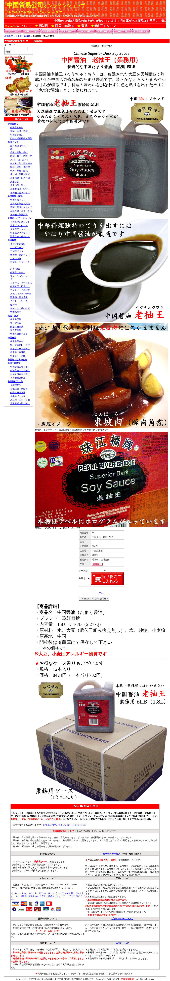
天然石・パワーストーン (19, 218)
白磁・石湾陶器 (17, 392)
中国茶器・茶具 (15, 196)
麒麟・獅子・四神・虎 (21, 156)
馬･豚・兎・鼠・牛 (19, 159)
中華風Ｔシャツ (17, 272)
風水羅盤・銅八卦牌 (20, 178)
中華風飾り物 (16, 127)
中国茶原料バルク (19, 334)
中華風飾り (13, 124)
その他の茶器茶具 (19, 214)
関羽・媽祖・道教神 (20, 167)
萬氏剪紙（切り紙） (20, 403)
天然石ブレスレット (20, 222)
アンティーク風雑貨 (20, 290)
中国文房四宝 (14, 363)
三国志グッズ (16, 251)
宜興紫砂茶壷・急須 (20, 203)
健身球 (13, 304)
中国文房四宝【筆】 (20, 370)
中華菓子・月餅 (17, 356)
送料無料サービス (111, 853)
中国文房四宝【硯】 (20, 374)
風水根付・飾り (17, 185)
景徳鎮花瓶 (15, 385)
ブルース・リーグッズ (21, 282)
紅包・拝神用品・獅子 (21, 138)
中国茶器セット (17, 200)
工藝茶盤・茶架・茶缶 (21, 211)
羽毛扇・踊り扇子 (19, 297)
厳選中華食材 (16, 341)
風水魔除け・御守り (20, 189)
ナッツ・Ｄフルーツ (20, 348)
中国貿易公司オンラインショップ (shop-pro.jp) (63, 825)
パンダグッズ (16, 247)
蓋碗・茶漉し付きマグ (21, 207)
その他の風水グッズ (20, 192)
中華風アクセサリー (20, 233)
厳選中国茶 (13, 315)
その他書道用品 (17, 378)
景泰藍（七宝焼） (19, 396)
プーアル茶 (15, 323)
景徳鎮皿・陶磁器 (19, 389)
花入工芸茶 (15, 330)
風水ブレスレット (19, 225)
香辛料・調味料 (22, 36)
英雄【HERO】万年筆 (20, 293)
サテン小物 (15, 258)
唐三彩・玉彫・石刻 (20, 400)
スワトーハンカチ (19, 301)
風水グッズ (13, 142)
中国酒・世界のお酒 (17, 359)
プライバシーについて (122, 918)
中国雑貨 (12, 240)
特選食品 (8, 36)
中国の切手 (15, 312)
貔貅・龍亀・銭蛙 (19, 152)
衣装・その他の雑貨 (20, 308)
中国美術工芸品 (15, 381)
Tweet (102, 593)
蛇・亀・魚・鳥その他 (21, 163)
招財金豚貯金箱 (17, 244)
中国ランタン (16, 135)
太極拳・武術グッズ (20, 255)
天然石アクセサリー (20, 229)
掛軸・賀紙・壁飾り (20, 131)
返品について (122, 943)
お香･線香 (15, 269)
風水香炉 (14, 181)
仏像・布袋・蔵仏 (19, 170)
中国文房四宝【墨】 (20, 367)
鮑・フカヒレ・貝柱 (20, 345)
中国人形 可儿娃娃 (20, 286)
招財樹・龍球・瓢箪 (20, 174)
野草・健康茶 (16, 326)
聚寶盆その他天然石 (20, 236)
